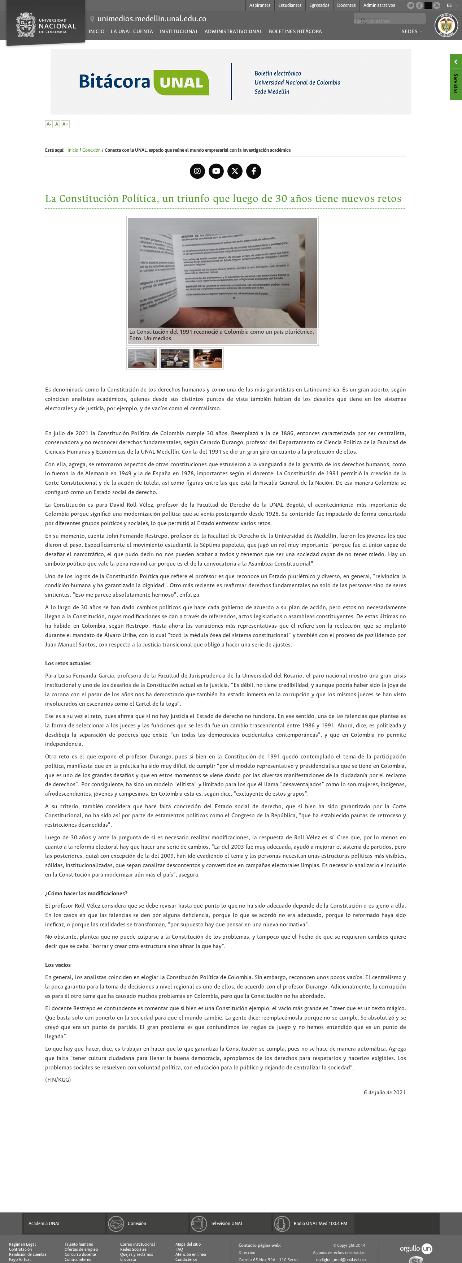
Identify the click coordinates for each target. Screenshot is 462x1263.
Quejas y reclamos (136, 1255)
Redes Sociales (133, 1249)
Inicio (96, 32)
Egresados (319, 5)
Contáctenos (186, 1260)
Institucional (179, 32)
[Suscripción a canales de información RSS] (436, 5)
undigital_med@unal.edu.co (341, 1260)
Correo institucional (137, 1244)
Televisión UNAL (227, 1224)
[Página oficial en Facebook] (419, 5)
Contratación (20, 1249)
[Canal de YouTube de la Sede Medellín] (428, 5)
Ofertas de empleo (81, 1249)
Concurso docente (80, 1255)
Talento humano (79, 1244)
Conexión (91, 150)
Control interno (78, 1260)
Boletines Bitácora (295, 32)
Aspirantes (260, 5)
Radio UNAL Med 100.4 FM (320, 1224)
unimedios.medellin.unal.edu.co (151, 19)
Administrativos (379, 5)
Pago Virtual (20, 1260)
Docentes (346, 5)
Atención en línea (190, 1255)
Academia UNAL (44, 1224)
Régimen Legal (22, 1244)
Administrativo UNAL (233, 32)
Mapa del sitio (188, 1244)
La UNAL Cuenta (132, 32)
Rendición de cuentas (28, 1255)
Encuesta (128, 1260)
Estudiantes (290, 5)
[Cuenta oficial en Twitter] (410, 5)
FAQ (179, 1249)
